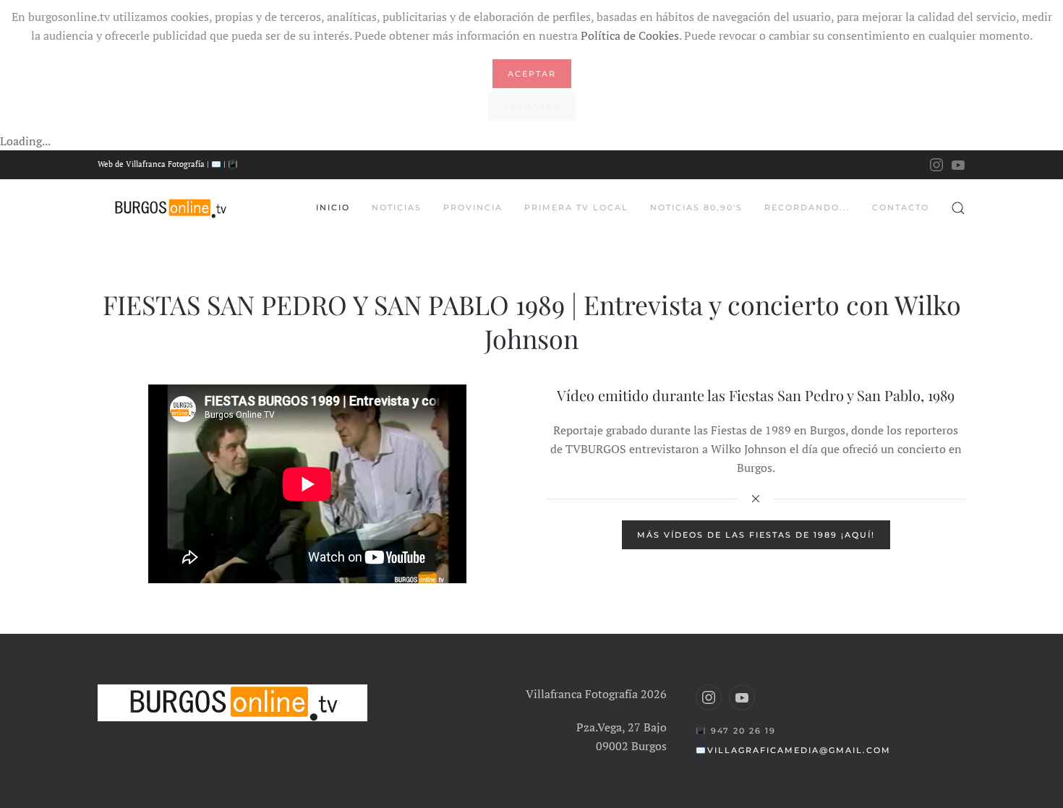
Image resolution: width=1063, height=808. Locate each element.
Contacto (900, 207)
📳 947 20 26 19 (736, 731)
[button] (958, 208)
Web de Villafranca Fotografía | (154, 164)
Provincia (473, 207)
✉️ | (219, 164)
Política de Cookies (630, 35)
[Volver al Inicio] (170, 208)
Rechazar (531, 106)
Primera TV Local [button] (576, 207)
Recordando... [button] (807, 207)
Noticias (397, 207)
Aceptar (532, 74)
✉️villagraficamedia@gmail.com (793, 750)
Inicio (333, 207)
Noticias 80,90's (696, 207)
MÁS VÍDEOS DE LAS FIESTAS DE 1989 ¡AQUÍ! (756, 535)
